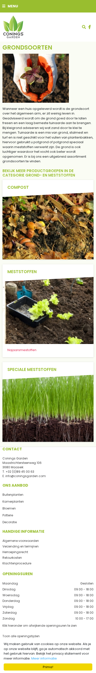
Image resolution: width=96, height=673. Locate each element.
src (84, 27)
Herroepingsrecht (15, 552)
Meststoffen (22, 272)
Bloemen (9, 508)
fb (89, 27)
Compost (18, 187)
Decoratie (9, 522)
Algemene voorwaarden (20, 541)
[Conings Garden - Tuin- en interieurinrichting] (13, 27)
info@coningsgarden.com (25, 476)
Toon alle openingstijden (21, 636)
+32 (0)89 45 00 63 (20, 472)
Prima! (48, 667)
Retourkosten (12, 558)
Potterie (7, 515)
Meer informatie (44, 658)
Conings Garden (15, 458)
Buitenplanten (12, 495)
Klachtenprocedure (16, 563)
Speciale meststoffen (31, 369)
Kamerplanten (13, 501)
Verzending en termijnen (20, 546)
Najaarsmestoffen (21, 350)
